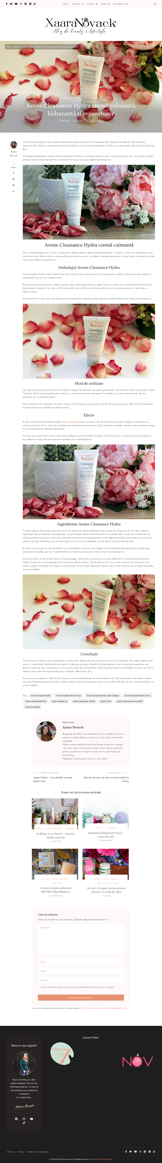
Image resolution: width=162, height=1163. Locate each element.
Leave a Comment (96, 120)
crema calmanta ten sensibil (84, 701)
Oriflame (70, 829)
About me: (76, 4)
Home (65, 4)
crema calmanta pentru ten (35, 701)
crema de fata (105, 701)
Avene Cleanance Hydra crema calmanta (103, 695)
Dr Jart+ (115, 883)
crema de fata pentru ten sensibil (129, 701)
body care (57, 883)
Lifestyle (91, 4)
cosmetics (112, 828)
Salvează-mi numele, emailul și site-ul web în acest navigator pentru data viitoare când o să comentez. (77, 987)
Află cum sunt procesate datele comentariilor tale (103, 1007)
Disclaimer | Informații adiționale (101, 1159)
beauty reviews (91, 98)
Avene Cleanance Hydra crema (68, 695)
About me (11, 1152)
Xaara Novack (13, 153)
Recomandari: (119, 4)
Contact (21, 1152)
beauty (76, 98)
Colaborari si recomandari (38, 1152)
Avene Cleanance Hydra (40, 695)
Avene (66, 98)
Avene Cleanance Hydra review (137, 695)
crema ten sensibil (32, 706)
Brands (104, 4)
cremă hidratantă (77, 421)
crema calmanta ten (59, 701)
